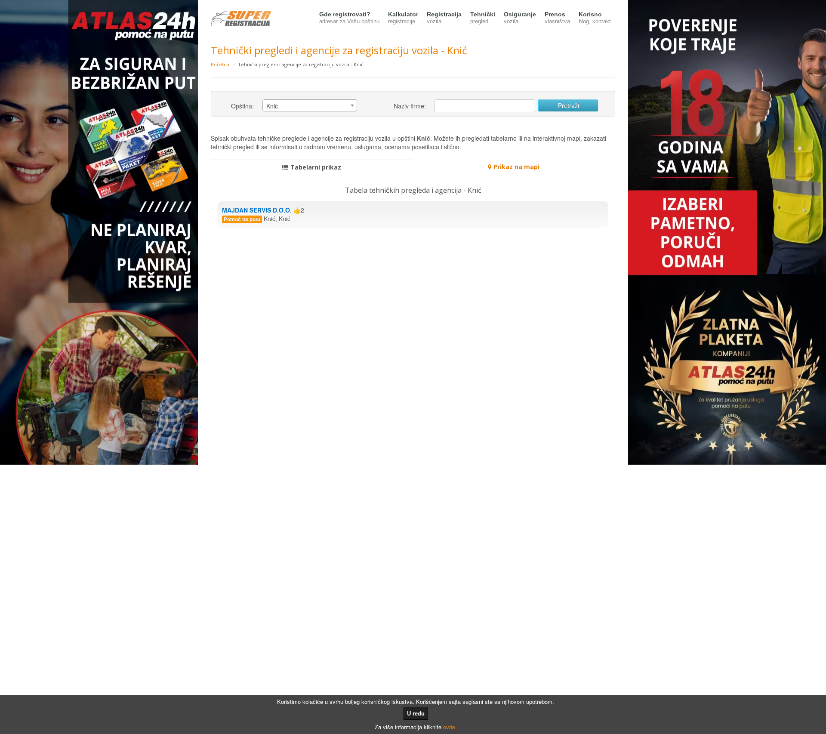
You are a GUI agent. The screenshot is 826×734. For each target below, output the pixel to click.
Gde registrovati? (349, 18)
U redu (416, 713)
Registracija (444, 18)
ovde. (450, 727)
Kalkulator (403, 18)
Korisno (595, 18)
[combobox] (309, 105)
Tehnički (482, 18)
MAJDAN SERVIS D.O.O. (257, 210)
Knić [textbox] (272, 106)
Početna (220, 64)
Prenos (557, 18)
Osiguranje (520, 18)
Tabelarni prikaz (315, 167)
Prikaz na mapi (516, 167)
